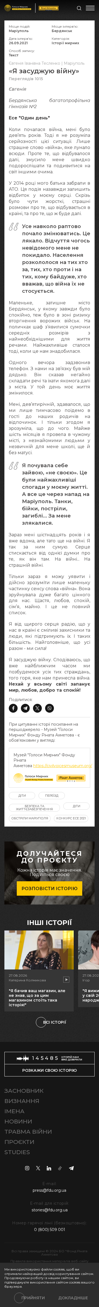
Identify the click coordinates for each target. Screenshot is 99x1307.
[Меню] (90, 8)
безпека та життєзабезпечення (34, 807)
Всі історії (54, 1022)
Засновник (23, 1090)
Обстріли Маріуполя (29, 818)
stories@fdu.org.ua (50, 1209)
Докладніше (73, 1297)
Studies (17, 1152)
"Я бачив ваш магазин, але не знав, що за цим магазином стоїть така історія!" (37, 997)
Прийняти (33, 1297)
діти (22, 796)
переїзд (51, 796)
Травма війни (28, 1131)
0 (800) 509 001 (49, 1229)
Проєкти (19, 1141)
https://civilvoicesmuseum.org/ (62, 765)
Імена (14, 1111)
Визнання (21, 1100)
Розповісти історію (49, 888)
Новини (18, 1121)
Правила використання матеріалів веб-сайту (49, 1261)
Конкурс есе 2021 (71, 818)
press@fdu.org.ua (49, 1190)
